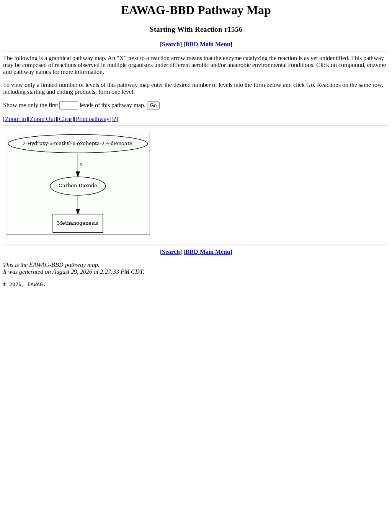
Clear (65, 119)
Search (171, 44)
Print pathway (92, 119)
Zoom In (15, 119)
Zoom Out (42, 119)
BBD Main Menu (207, 44)
